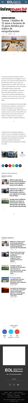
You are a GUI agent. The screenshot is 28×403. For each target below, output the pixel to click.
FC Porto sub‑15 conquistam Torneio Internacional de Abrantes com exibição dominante (18, 281)
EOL (19, 394)
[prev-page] (2, 210)
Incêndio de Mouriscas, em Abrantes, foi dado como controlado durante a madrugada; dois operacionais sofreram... (18, 292)
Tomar (13, 17)
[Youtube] (18, 384)
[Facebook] (2, 165)
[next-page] (5, 210)
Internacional (10, 395)
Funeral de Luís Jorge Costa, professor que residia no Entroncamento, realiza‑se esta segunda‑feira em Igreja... (17, 256)
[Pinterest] (9, 165)
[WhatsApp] (13, 165)
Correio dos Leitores (18, 392)
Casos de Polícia (8, 15)
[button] (2, 2)
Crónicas (15, 394)
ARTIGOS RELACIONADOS (9, 173)
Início (2, 15)
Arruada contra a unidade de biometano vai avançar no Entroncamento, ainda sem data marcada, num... (18, 269)
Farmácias (9, 394)
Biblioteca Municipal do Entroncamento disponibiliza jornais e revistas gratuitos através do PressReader (18, 245)
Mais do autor (6, 176)
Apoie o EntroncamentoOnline (14, 397)
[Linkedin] (16, 165)
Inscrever (17, 329)
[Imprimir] (20, 165)
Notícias (10, 17)
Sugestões (23, 394)
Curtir (4, 329)
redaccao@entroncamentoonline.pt (14, 380)
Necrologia (17, 395)
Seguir (10, 329)
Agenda (10, 392)
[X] (6, 165)
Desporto (3, 394)
